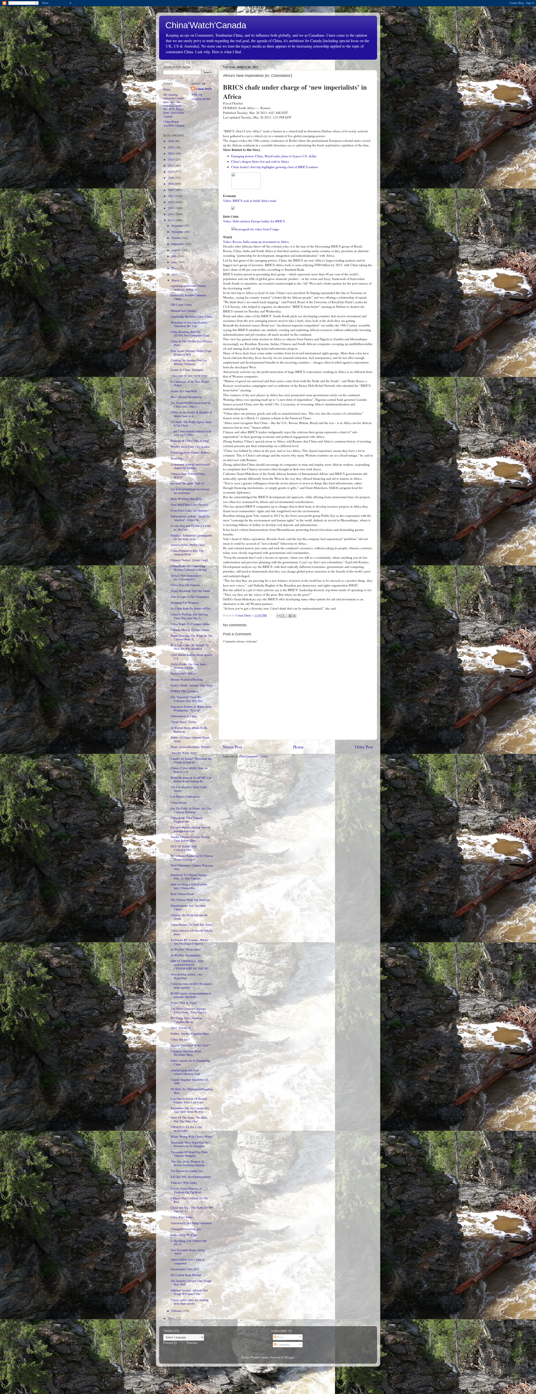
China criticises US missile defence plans (192, 932)
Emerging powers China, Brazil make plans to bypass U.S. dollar (273, 156)
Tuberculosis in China (184, 716)
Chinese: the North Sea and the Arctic (189, 917)
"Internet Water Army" (184, 753)
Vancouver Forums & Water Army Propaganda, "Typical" (191, 708)
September (178, 244)
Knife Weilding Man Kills (186, 499)
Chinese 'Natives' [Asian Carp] (189, 560)
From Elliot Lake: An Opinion (189, 510)
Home (298, 747)
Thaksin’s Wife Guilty (184, 1183)
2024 (171, 153)
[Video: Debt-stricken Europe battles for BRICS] (233, 208)
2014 (171, 214)
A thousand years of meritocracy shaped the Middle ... (190, 466)
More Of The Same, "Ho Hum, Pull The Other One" (189, 1119)
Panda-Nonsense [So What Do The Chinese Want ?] (192, 637)
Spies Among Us (181, 1028)
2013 (171, 220)
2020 (171, 178)
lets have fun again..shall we (187, 483)
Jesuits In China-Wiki (184, 391)
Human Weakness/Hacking (187, 679)
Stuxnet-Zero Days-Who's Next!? (190, 1045)
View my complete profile (201, 96)
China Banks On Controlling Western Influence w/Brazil (188, 567)
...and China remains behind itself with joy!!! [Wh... (191, 433)
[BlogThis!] (282, 616)
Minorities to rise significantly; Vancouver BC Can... (189, 324)
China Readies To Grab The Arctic (191, 925)
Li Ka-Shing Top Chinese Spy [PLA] (189, 1242)
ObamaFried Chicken (183, 311)
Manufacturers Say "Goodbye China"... (188, 907)
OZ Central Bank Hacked (186, 1275)
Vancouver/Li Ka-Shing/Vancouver (191, 1223)
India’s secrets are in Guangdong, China (190, 1062)
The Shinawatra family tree (187, 1171)
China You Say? (180, 1039)
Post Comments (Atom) (253, 756)
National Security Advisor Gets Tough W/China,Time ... (189, 1292)
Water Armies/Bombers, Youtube (190, 747)
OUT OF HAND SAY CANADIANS (184, 848)
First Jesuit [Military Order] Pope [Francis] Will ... (191, 352)
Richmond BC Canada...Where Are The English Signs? (189, 941)
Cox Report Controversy (185, 796)
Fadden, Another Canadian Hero (190, 1034)
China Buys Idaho (181, 1217)
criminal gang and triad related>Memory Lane (185, 1072)
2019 (171, 184)
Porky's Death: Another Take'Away (192, 685)
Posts (279, 1337)
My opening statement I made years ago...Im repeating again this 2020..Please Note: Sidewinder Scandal (173, 105)
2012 (171, 1318)
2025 (171, 147)
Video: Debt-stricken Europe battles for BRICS (254, 221)
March (175, 280)
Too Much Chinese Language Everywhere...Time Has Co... (190, 1010)
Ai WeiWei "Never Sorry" (186, 949)
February (177, 1311)
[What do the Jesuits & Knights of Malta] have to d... (191, 414)
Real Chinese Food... (183, 894)
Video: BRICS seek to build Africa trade (249, 200)
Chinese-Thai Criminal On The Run (189, 1200)
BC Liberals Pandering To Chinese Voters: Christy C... (192, 857)
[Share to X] (286, 616)
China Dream (179, 803)
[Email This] (278, 616)
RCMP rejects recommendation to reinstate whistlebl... (191, 995)
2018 (171, 190)
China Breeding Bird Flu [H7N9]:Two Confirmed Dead (190, 333)
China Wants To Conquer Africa (190, 624)
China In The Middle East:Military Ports (192, 343)
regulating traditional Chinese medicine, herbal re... (188, 287)
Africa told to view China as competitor (188, 1261)
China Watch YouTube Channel (173, 123)
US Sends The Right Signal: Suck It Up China (191, 423)
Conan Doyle (204, 89)
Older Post (364, 747)
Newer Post (232, 747)
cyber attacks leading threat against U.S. (191, 656)
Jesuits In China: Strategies (187, 370)
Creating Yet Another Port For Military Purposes (189, 362)
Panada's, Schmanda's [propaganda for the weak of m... (191, 537)
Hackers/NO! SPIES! (183, 674)
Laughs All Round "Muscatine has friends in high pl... (191, 760)
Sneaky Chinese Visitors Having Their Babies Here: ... (190, 838)
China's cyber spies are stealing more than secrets (189, 1301)
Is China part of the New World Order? (190, 383)
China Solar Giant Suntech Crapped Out (186, 819)
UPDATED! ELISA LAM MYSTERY (186, 1129)
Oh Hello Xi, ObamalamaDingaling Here (192, 1091)
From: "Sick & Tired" (184, 1003)
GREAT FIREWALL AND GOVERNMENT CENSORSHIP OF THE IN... (190, 964)
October (176, 238)
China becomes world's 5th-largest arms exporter (191, 985)
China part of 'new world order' (189, 376)
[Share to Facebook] (290, 616)
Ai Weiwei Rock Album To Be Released (189, 729)
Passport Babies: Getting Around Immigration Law (190, 829)
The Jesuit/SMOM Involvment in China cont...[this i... (190, 404)
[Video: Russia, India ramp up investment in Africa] (255, 229)
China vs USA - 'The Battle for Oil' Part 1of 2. (192, 1209)
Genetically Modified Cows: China (191, 317)
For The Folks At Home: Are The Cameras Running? (191, 810)
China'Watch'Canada (205, 25)
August (176, 250)
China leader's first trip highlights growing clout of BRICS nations (274, 167)
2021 (171, 172)
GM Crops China (181, 305)
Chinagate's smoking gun (186, 1229)
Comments (283, 1344)
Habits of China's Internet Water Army (190, 739)
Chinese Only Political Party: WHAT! (188, 475)
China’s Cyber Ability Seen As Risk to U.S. (189, 770)
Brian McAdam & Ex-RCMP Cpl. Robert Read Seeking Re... (191, 779)
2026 (171, 141)
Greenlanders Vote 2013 (185, 1269)
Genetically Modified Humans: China (189, 297)
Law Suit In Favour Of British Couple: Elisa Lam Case (189, 1100)
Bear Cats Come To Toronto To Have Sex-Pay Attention (190, 647)
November (177, 232)
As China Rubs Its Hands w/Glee (191, 608)
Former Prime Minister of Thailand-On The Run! (186, 1190)
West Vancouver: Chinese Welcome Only (192, 867)
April (175, 274)
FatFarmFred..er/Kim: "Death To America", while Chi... (190, 518)
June (174, 262)
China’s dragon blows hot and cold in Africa (260, 161)
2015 (171, 208)
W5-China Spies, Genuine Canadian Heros (186, 1020)
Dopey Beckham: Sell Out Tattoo (190, 591)
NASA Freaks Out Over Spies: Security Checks (189, 666)
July (174, 256)
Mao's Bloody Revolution (186, 397)
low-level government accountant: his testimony (190, 491)
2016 (171, 202)
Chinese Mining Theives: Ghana (190, 630)
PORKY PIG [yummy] (184, 691)
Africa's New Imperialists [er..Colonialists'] (186, 577)
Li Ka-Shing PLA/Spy (184, 1235)
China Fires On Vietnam (185, 585)
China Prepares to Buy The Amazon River (187, 552)
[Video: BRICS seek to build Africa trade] (246, 188)
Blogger (289, 1357)
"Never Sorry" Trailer (183, 722)
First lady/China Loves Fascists (189, 505)
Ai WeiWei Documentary (186, 955)
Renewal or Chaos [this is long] (190, 441)
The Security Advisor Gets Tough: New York (191, 1282)
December (177, 226)
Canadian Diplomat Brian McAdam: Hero (186, 1053)
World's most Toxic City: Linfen (190, 447)
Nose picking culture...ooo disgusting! (186, 976)
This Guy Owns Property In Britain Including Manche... (189, 1163)
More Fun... (178, 458)
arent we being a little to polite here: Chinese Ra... (189, 886)
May (174, 268)
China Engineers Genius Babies (190, 452)
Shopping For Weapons (185, 603)
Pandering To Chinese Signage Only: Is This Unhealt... (189, 876)
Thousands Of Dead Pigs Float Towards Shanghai (189, 1154)
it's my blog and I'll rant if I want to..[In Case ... (191, 527)
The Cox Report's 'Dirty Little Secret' (189, 789)
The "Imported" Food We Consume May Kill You (186, 699)
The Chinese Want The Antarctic (190, 900)
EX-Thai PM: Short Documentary (191, 1177)
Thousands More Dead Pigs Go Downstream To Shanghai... (189, 1144)
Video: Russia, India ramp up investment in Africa (256, 241)
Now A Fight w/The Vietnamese (190, 597)
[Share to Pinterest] (294, 616)
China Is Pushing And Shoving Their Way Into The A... (189, 616)
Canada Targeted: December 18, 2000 (190, 1081)
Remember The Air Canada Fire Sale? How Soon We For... (190, 1110)
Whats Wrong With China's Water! (192, 1137)
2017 (171, 196)
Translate (191, 1343)
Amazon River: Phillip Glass (188, 545)
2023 (171, 159)
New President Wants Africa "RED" (188, 1252)
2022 (171, 166)
